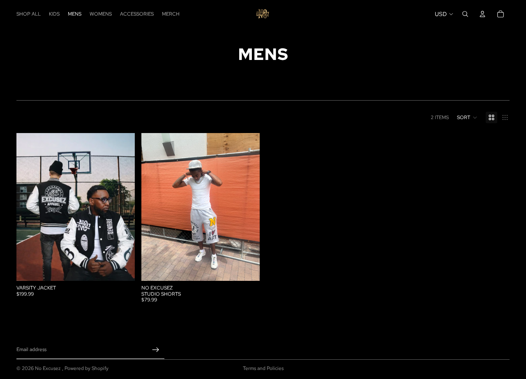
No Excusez (48, 368)
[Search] (465, 14)
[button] (467, 117)
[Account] (482, 14)
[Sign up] (155, 349)
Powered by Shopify (86, 368)
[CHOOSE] (122, 268)
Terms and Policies (263, 368)
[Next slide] (122, 207)
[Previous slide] (28, 207)
